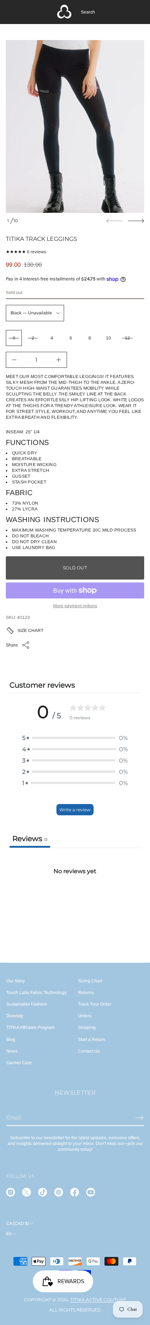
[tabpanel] (75, 902)
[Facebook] (75, 1192)
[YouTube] (91, 1192)
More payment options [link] (75, 605)
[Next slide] (136, 221)
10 (108, 338)
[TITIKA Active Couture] (64, 12)
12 (127, 338)
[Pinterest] (59, 1192)
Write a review (75, 809)
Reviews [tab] (29, 838)
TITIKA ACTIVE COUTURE (98, 1299)
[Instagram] (11, 1192)
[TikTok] (43, 1192)
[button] (88, 12)
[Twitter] (27, 1192)
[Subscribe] (139, 1117)
